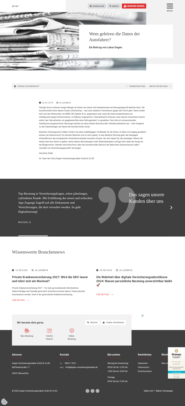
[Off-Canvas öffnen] (170, 6)
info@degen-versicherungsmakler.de (82, 403)
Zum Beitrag (20, 336)
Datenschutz (143, 403)
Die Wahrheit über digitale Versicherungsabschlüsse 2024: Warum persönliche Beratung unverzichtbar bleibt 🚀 (134, 317)
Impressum (143, 399)
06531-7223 (70, 399)
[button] (171, 226)
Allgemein (65, 103)
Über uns (165, 399)
